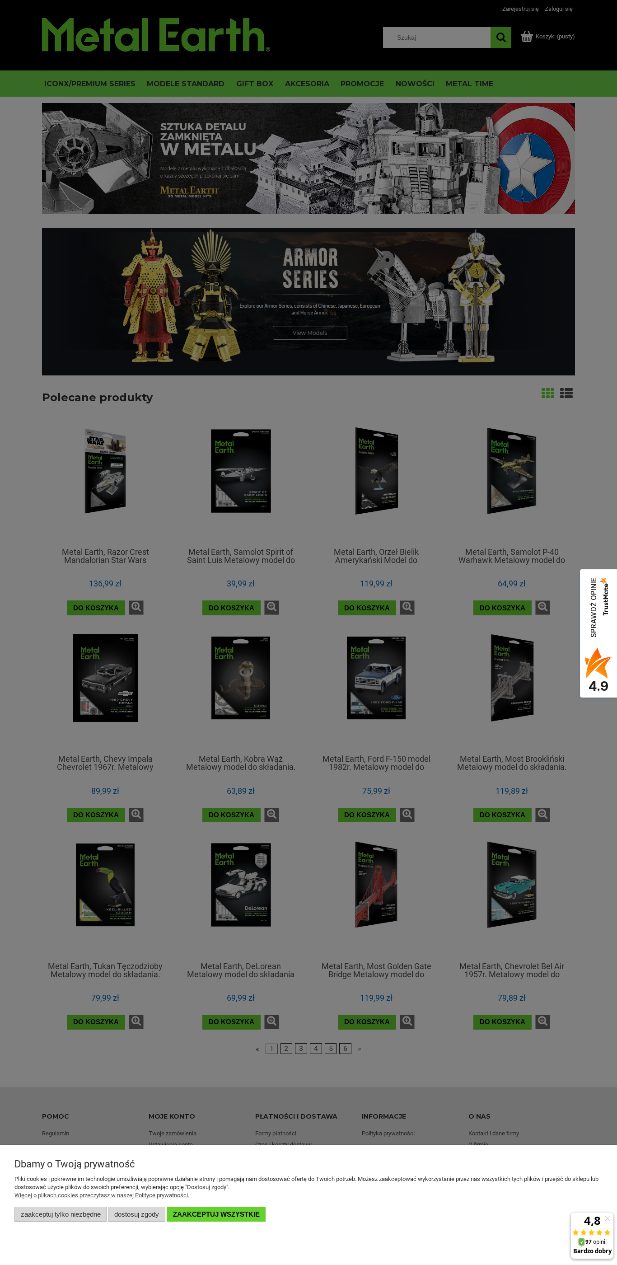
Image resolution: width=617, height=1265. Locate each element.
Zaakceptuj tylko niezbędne (61, 1214)
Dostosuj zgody (136, 1214)
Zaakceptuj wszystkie (216, 1214)
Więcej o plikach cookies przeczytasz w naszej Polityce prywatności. (101, 1195)
